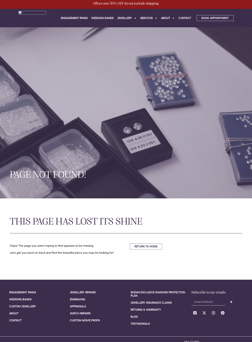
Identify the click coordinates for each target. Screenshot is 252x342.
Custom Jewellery (22, 306)
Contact (185, 18)
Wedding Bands (102, 18)
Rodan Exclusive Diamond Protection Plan (158, 294)
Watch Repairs (80, 313)
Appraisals (78, 306)
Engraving (77, 299)
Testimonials (140, 323)
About (165, 18)
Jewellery (124, 18)
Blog (134, 316)
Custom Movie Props (85, 320)
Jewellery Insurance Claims (151, 302)
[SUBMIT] (231, 301)
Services (146, 18)
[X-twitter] (204, 313)
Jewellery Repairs (83, 292)
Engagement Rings (74, 18)
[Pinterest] (222, 313)
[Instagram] (213, 313)
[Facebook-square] (195, 313)
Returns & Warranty (146, 309)
